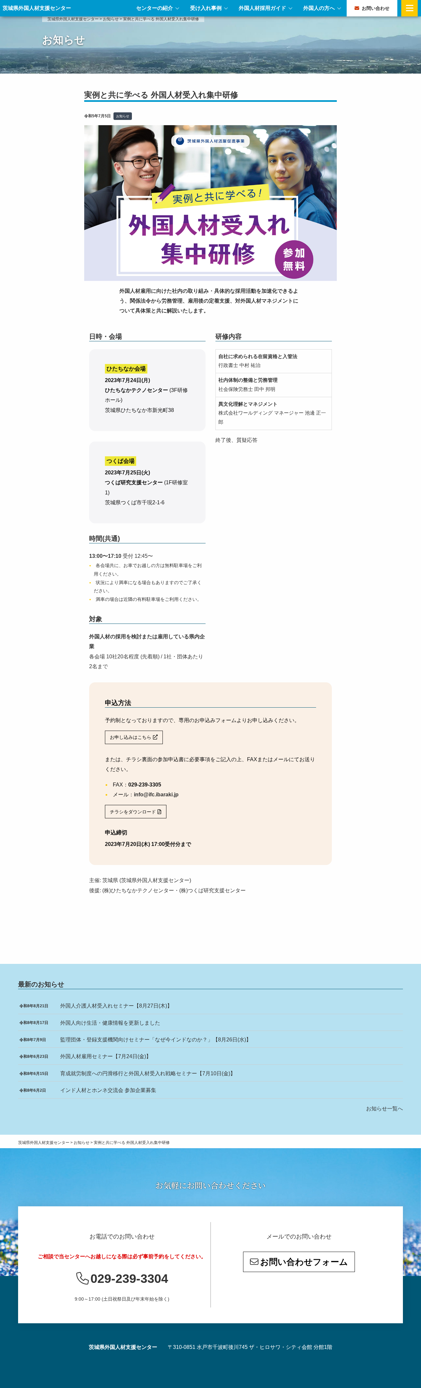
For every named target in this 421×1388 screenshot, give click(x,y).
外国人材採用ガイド (262, 8)
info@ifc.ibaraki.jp (156, 794)
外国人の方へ (319, 8)
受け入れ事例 (206, 8)
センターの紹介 (154, 8)
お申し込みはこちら (130, 737)
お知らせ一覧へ (384, 1108)
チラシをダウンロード (133, 811)
